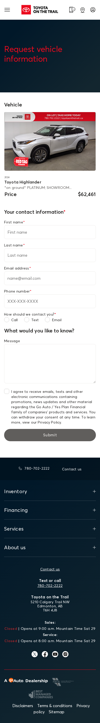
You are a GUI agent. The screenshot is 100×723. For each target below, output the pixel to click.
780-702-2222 (50, 585)
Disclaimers (22, 705)
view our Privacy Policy (41, 422)
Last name (14, 245)
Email (57, 320)
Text (35, 320)
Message (12, 341)
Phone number (18, 291)
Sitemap (56, 711)
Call (14, 320)
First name (14, 222)
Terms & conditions (54, 705)
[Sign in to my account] (93, 10)
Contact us (50, 569)
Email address (17, 268)
